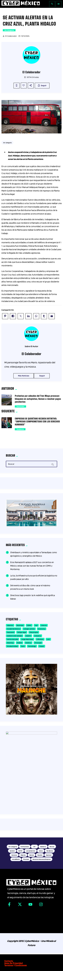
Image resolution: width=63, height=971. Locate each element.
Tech (23, 646)
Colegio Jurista (29, 629)
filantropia (34, 632)
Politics (28, 643)
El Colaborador (11, 36)
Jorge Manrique (27, 639)
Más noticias (23, 376)
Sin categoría (9, 30)
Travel (41, 646)
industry (37, 636)
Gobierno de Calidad (14, 636)
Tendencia (20, 429)
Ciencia (44, 625)
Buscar (11, 464)
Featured (10, 632)
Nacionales (20, 406)
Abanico (10, 625)
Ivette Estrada (12, 639)
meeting (10, 643)
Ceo (36, 625)
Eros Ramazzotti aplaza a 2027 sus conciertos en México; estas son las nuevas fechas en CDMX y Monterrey (32, 566)
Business (20, 625)
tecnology (32, 646)
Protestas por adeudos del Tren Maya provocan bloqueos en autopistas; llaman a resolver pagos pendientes (38, 399)
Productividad (12, 646)
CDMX (29, 625)
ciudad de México (13, 629)
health (28, 636)
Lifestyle (40, 639)
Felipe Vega (21, 632)
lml (48, 639)
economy (41, 629)
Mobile (19, 643)
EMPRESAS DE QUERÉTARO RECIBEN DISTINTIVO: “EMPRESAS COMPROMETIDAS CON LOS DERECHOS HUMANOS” (37, 421)
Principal (38, 643)
